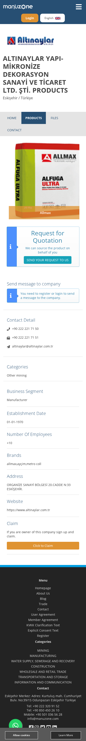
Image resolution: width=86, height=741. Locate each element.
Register (43, 636)
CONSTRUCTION (43, 666)
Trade (43, 604)
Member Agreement (43, 620)
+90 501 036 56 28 (49, 714)
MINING (43, 650)
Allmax (45, 212)
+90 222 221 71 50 (25, 328)
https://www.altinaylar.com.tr (28, 510)
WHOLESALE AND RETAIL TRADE (43, 672)
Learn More (66, 735)
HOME (12, 118)
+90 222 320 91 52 (46, 706)
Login (30, 18)
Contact (43, 609)
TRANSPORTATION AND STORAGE (43, 677)
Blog (43, 599)
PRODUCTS (33, 118)
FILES (54, 118)
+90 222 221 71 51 (25, 337)
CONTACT (14, 130)
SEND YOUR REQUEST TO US (48, 260)
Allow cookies (21, 735)
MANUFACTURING (43, 656)
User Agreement (43, 614)
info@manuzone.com (43, 719)
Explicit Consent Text (43, 630)
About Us (43, 593)
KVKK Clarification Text (43, 625)
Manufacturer (17, 400)
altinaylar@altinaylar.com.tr (32, 346)
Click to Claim (43, 546)
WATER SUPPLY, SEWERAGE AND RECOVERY (43, 661)
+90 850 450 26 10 (46, 710)
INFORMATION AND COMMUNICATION (43, 682)
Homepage (43, 588)
